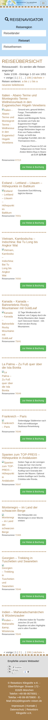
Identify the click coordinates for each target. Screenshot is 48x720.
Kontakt (30, 705)
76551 (18, 216)
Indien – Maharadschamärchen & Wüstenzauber (23, 613)
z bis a (34, 81)
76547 (18, 484)
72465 (18, 535)
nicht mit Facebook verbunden (9, 667)
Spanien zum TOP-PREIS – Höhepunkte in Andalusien (21, 456)
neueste (6, 85)
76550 (18, 279)
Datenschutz (17, 709)
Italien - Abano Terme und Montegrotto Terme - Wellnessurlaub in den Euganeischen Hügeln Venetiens (24, 100)
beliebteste (18, 85)
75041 (18, 341)
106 (29, 77)
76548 (18, 432)
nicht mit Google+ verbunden (9, 672)
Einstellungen (28, 672)
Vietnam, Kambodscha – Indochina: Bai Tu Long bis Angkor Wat (20, 242)
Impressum (18, 705)
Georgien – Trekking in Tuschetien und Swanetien (20, 559)
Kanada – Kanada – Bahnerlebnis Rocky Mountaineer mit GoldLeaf (19, 305)
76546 (18, 589)
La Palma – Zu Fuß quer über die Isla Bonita (22, 365)
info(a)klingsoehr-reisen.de (27, 700)
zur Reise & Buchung (33, 167)
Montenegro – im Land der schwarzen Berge (20, 509)
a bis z (25, 81)
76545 (18, 634)
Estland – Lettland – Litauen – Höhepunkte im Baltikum (22, 184)
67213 (18, 160)
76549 (18, 393)
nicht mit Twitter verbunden (9, 669)
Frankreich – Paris (14, 416)
